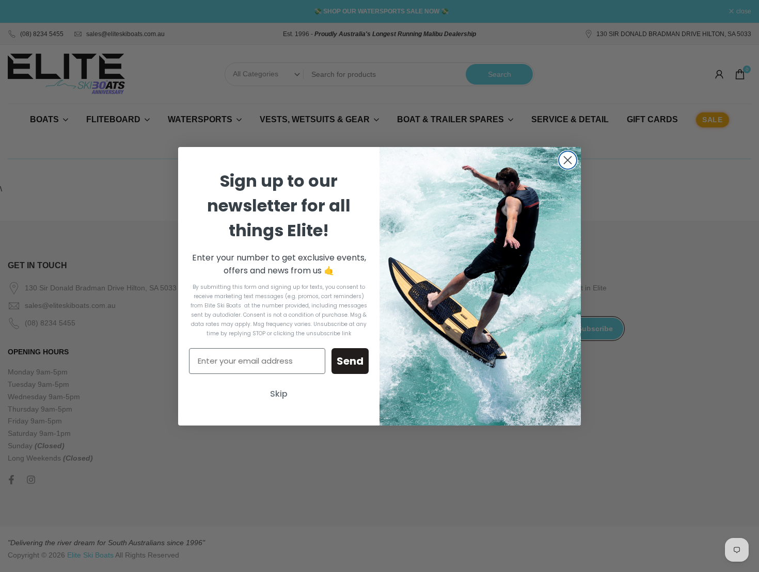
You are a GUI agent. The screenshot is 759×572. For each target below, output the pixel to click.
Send (350, 361)
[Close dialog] (568, 160)
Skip (279, 394)
